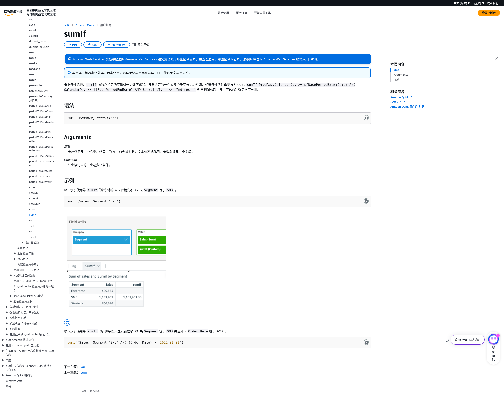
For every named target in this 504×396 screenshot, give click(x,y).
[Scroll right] (273, 13)
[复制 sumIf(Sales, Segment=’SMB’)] (366, 201)
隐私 (84, 390)
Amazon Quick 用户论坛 (405, 106)
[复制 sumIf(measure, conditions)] (366, 117)
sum (84, 372)
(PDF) (313, 59)
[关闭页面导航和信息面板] (496, 58)
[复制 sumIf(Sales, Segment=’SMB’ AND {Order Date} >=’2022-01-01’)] (366, 342)
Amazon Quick (399, 97)
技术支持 (395, 102)
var (83, 367)
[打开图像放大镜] (67, 322)
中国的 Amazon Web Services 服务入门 (281, 59)
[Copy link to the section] (60, 105)
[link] (105, 25)
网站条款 (95, 390)
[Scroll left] (214, 13)
